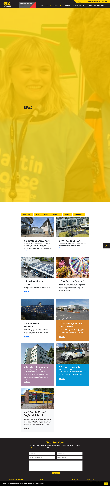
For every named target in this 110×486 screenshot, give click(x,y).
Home (42, 5)
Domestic (67, 214)
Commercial (56, 214)
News (61, 5)
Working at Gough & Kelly (79, 5)
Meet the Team (78, 214)
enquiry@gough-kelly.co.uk (94, 1)
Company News (27, 214)
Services (55, 5)
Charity (46, 214)
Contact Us (89, 5)
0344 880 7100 (81, 2)
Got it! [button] (106, 483)
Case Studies (68, 5)
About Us (48, 5)
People (37, 214)
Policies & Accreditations (100, 5)
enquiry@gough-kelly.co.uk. (35, 447)
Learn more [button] (41, 483)
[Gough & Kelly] (9, 4)
